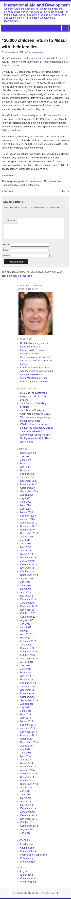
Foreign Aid (40, 410)
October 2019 (27, 529)
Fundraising (26, 844)
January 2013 (27, 811)
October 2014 (27, 738)
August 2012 (27, 829)
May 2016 (25, 672)
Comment (11, 220)
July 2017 (25, 623)
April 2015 (25, 717)
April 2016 (25, 675)
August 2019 (27, 536)
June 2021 (25, 459)
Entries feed (26, 874)
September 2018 (29, 574)
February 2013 (28, 808)
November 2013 (28, 777)
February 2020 (28, 515)
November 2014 (28, 735)
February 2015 (28, 724)
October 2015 (27, 696)
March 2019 (26, 554)
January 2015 (27, 728)
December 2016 (28, 648)
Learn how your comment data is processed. (32, 273)
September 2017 (29, 616)
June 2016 (25, 669)
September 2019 (29, 533)
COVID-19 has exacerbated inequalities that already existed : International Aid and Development (36, 429)
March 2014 (26, 763)
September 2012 (29, 825)
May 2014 (25, 756)
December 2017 (28, 606)
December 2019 (28, 522)
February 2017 (28, 641)
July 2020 (25, 498)
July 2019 (25, 540)
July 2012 (25, 832)
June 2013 (25, 794)
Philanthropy (26, 858)
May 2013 (25, 797)
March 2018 (26, 595)
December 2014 (28, 731)
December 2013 (28, 773)
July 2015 (25, 707)
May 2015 (25, 714)
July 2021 (25, 456)
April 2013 (25, 801)
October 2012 (27, 822)
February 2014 (28, 766)
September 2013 (29, 784)
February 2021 (28, 473)
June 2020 (25, 501)
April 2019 (25, 550)
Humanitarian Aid (38, 181)
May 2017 (25, 630)
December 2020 (28, 480)
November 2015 (28, 693)
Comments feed (28, 878)
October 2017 (27, 613)
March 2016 (26, 679)
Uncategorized (28, 861)
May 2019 (25, 547)
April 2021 (25, 466)
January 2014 (27, 770)
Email (6, 250)
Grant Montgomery (34, 52)
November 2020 (28, 484)
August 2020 (27, 494)
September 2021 (29, 452)
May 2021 (25, 463)
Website (7, 255)
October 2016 (27, 655)
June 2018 (25, 585)
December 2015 (28, 689)
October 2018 (27, 571)
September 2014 (29, 742)
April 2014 (25, 759)
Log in (23, 871)
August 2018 (27, 578)
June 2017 (25, 627)
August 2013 (27, 787)
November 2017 (28, 609)
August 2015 (27, 703)
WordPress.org (28, 881)
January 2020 (27, 519)
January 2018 (27, 602)
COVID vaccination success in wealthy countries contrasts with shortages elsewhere (36, 371)
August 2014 (27, 745)
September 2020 (29, 491)
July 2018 (25, 581)
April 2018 (25, 592)
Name (6, 244)
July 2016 (25, 665)
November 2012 (28, 818)
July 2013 (25, 790)
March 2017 (26, 637)
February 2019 (28, 557)
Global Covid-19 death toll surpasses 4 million (33, 351)
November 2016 (28, 651)
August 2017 (27, 620)
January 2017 (27, 644)
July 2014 (25, 749)
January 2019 (27, 560)
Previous (8, 191)
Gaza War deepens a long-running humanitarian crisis (34, 379)
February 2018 (28, 599)
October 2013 (27, 780)
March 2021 (26, 470)
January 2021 (27, 477)
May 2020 (25, 505)
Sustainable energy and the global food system (34, 344)
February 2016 (28, 682)
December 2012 (28, 815)
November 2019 (28, 526)
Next (64, 191)
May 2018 (25, 588)
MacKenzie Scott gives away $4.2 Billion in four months (36, 438)
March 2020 (26, 512)
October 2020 (27, 487)
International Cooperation (33, 854)
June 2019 (25, 543)
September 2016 (29, 658)
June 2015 (25, 710)
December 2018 (28, 564)
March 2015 (26, 721)
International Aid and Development (37, 5)
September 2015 (29, 700)
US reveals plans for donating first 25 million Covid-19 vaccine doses (36, 360)
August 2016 (27, 662)
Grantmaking (27, 847)
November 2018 (28, 567)
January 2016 (27, 686)
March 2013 (26, 804)
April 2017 (25, 634)
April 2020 (25, 508)
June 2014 (25, 752)
